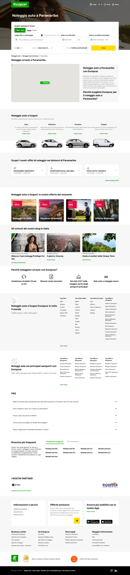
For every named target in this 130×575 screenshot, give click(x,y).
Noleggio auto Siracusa (104, 448)
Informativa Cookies (68, 570)
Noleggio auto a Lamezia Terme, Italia (104, 452)
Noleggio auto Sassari (52, 452)
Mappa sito (27, 570)
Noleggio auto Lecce (87, 452)
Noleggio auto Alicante (52, 448)
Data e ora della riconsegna (99, 35)
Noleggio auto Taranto (87, 448)
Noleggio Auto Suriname (30, 56)
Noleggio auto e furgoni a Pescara (69, 452)
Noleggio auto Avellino (52, 456)
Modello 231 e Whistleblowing (51, 570)
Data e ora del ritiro (68, 35)
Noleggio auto (15, 56)
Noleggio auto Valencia (69, 448)
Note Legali (36, 570)
